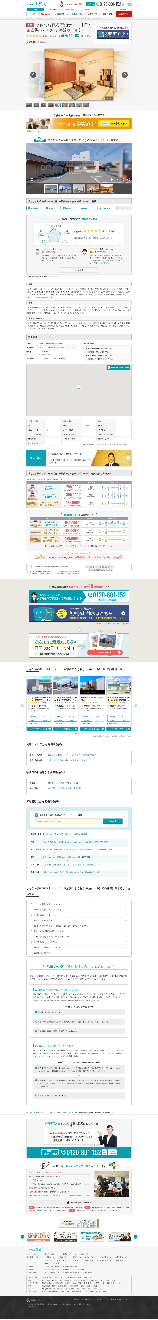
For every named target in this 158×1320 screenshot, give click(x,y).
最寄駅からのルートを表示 (120, 367)
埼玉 (73, 842)
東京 (44, 842)
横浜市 (56, 842)
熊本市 (76, 872)
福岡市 (56, 872)
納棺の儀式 (89, 1260)
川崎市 (61, 842)
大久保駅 (99, 355)
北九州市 (49, 872)
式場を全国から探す (52, 1266)
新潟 (81, 849)
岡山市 (59, 865)
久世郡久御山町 (62, 755)
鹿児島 (91, 872)
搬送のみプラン (120, 1260)
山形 (81, 834)
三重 (50, 760)
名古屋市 (49, 849)
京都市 (63, 857)
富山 (110, 849)
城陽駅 (76, 783)
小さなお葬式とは (51, 1254)
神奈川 (50, 842)
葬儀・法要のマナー (72, 1272)
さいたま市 (79, 842)
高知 (84, 864)
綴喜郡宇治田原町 (89, 755)
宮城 (66, 834)
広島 (44, 864)
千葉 (86, 842)
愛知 (44, 849)
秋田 (76, 834)
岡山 (54, 864)
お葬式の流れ (84, 1254)
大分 (81, 872)
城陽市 (50, 755)
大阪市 (49, 857)
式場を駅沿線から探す (71, 1266)
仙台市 (71, 834)
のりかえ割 (49, 1260)
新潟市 (86, 849)
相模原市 (67, 842)
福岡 (44, 872)
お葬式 (35, 9)
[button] (35, 74)
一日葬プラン (49, 1257)
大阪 (61, 760)
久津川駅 (77, 788)
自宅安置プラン (120, 1257)
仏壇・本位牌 (53, 9)
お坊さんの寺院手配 (104, 1260)
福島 (86, 834)
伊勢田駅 (99, 348)
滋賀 (78, 760)
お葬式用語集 (88, 1272)
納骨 (105, 9)
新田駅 (95, 352)
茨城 (96, 842)
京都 (59, 857)
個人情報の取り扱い (88, 1299)
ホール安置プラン (104, 1257)
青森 (56, 834)
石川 (106, 849)
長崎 (61, 872)
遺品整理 (123, 9)
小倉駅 (69, 788)
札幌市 (51, 834)
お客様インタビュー (52, 1269)
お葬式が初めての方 (68, 1254)
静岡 (56, 849)
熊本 (71, 872)
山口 (65, 864)
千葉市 (91, 842)
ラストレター (76, 1260)
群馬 (101, 842)
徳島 (79, 864)
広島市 (49, 865)
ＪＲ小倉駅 (97, 359)
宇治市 (52, 343)
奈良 (72, 760)
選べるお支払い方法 (52, 1263)
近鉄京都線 (92, 348)
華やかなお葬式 (62, 1260)
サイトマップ (127, 1299)
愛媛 (89, 864)
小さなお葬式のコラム (53, 1272)
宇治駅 (69, 783)
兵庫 (67, 760)
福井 (55, 760)
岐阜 (71, 849)
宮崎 (86, 872)
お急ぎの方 (123, 14)
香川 (94, 864)
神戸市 (74, 857)
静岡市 (61, 849)
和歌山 (84, 760)
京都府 (48, 343)
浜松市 (66, 849)
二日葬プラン (63, 1257)
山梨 (96, 849)
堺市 (54, 857)
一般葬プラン (76, 1257)
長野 (91, 849)
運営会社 (76, 1299)
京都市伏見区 (75, 755)
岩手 (61, 834)
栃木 (106, 842)
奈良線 (90, 352)
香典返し (87, 9)
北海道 (45, 834)
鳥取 (69, 864)
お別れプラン (90, 1257)
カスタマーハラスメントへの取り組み (109, 1299)
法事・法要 (70, 9)
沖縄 (97, 872)
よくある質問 (79, 1269)
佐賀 (66, 872)
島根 (74, 864)
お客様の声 (67, 1269)
